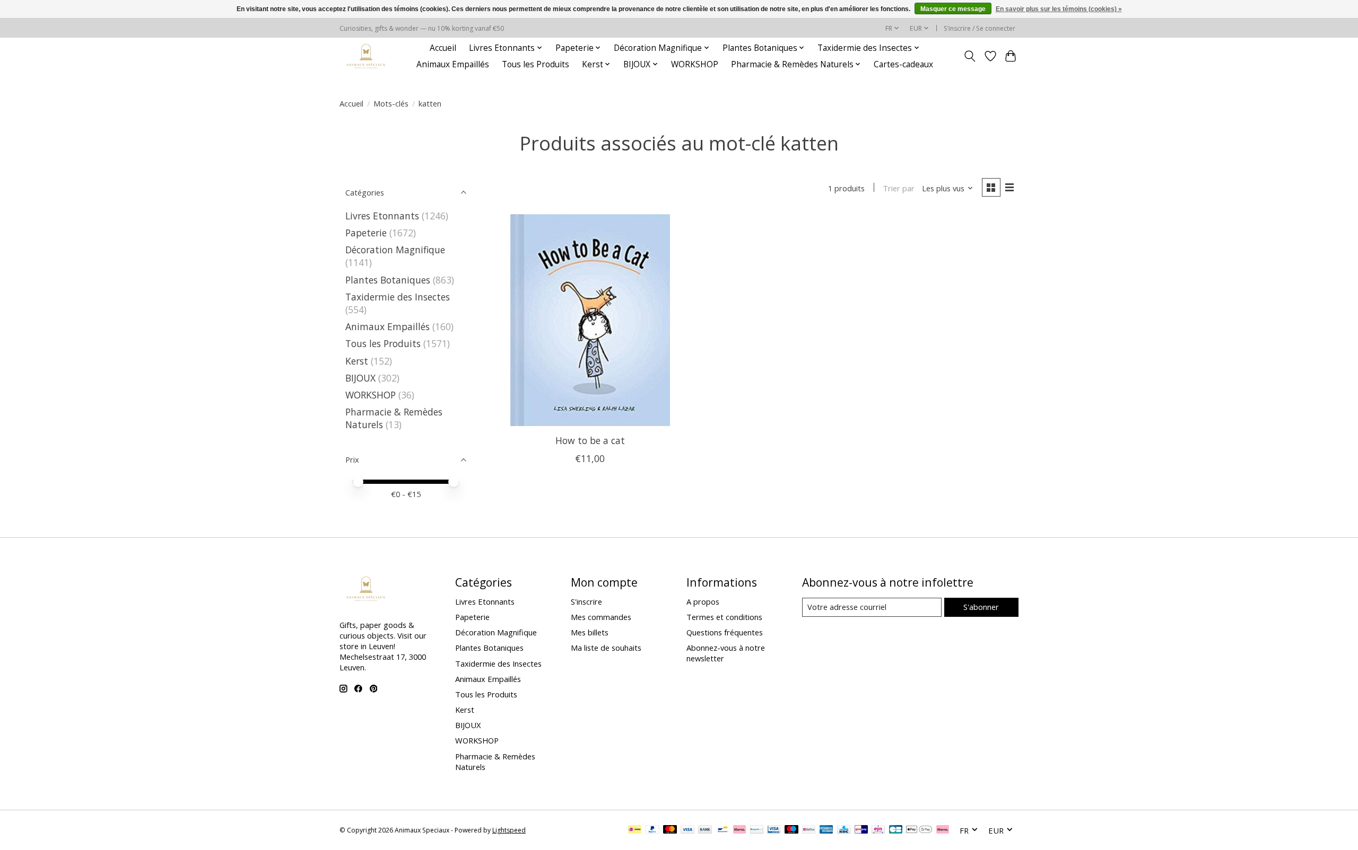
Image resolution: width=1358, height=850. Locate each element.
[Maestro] (791, 830)
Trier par (899, 188)
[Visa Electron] (773, 830)
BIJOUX (360, 377)
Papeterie (366, 232)
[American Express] (826, 830)
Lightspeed (509, 830)
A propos (702, 601)
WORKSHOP (694, 64)
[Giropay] (861, 830)
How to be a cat (590, 440)
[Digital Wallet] (919, 830)
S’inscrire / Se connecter (979, 28)
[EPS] (878, 830)
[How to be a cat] (590, 320)
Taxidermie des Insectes (397, 296)
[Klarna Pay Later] (942, 830)
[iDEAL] (634, 830)
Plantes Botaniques (387, 279)
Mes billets (589, 632)
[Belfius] (808, 830)
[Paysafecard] (756, 830)
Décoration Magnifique (395, 249)
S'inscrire (586, 601)
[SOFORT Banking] (739, 830)
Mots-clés (390, 103)
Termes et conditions (724, 617)
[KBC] (843, 830)
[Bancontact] (722, 830)
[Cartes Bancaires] (895, 830)
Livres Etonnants (382, 215)
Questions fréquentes (724, 632)
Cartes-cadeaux (903, 64)
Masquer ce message (953, 9)
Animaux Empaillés (452, 64)
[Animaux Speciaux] (366, 55)
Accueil (443, 48)
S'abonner (981, 606)
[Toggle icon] (970, 56)
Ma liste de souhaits (606, 647)
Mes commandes (601, 617)
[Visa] (687, 830)
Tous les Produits (535, 64)
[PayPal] (652, 830)
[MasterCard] (670, 830)
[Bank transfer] (705, 830)
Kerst (356, 361)
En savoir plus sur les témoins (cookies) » (1059, 9)
